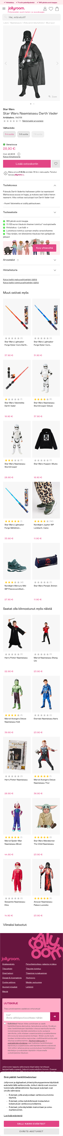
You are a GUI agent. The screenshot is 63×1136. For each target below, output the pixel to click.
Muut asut (50, 23)
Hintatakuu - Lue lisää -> (17, 227)
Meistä (5, 991)
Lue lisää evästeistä (13, 1115)
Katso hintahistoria (11, 156)
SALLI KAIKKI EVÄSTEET (31, 1124)
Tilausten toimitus (33, 968)
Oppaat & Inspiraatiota (12, 978)
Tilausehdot (7, 968)
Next (57, 63)
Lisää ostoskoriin (27, 164)
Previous (5, 63)
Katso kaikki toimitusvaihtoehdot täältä (21, 282)
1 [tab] (30, 104)
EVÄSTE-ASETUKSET (31, 1131)
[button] (3, 8)
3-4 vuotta (9, 134)
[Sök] (5, 17)
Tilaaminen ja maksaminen (36, 973)
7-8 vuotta (38, 134)
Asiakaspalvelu (8, 964)
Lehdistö (29, 987)
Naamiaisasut (15, 23)
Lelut (5, 23)
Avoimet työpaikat (9, 987)
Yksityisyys (30, 978)
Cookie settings (8, 982)
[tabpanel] (31, 63)
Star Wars (9, 109)
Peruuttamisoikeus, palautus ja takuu (41, 964)
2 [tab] (33, 104)
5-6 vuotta (23, 134)
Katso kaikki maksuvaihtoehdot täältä (20, 279)
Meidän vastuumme (34, 982)
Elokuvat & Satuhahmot (33, 23)
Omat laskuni (7, 973)
